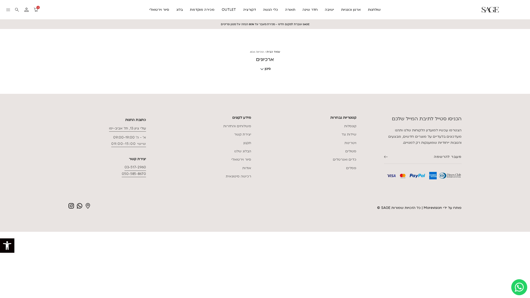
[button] (7, 245)
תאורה (290, 9)
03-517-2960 (135, 167)
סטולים (350, 151)
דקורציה (249, 9)
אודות (246, 168)
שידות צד (348, 134)
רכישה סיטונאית (238, 176)
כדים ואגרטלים (344, 159)
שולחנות (374, 9)
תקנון (247, 143)
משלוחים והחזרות (237, 126)
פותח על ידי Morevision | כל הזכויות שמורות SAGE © (419, 208)
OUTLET (229, 9)
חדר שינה (310, 9)
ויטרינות (350, 143)
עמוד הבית (273, 52)
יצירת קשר (242, 134)
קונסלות (350, 126)
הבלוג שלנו (242, 151)
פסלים (351, 168)
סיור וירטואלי (159, 9)
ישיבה (329, 9)
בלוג (179, 9)
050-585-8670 (134, 174)
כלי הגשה (270, 9)
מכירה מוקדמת (202, 9)
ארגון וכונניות (351, 9)
